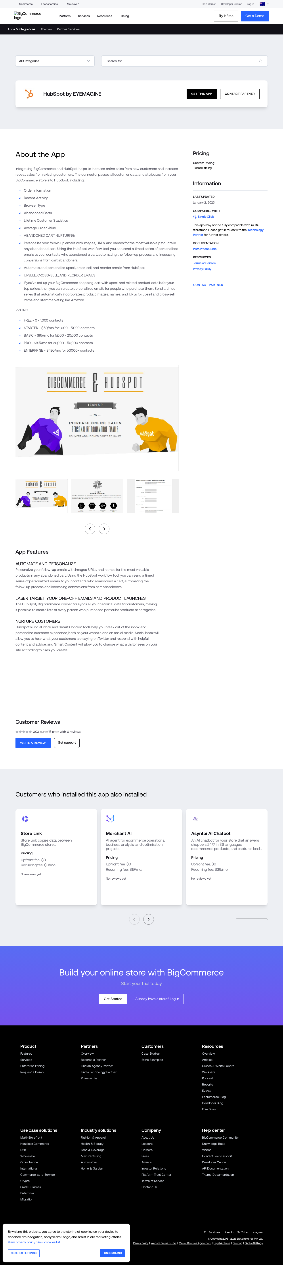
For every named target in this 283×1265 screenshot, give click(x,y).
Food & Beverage (92, 1150)
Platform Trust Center (156, 1174)
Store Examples (152, 1059)
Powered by (89, 1078)
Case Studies (151, 1053)
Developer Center (231, 4)
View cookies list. (48, 1242)
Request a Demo (32, 1072)
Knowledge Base (213, 1143)
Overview (87, 1053)
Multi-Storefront (31, 1137)
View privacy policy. (22, 1242)
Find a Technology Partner (99, 1072)
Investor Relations (154, 1168)
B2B (23, 1150)
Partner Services (68, 29)
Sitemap (237, 1243)
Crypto (25, 1181)
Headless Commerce (34, 1143)
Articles (207, 1059)
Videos (206, 1150)
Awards (147, 1162)
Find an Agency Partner (97, 1066)
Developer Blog (212, 1103)
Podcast (207, 1078)
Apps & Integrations (21, 29)
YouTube (242, 1232)
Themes (46, 29)
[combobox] (184, 61)
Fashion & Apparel (93, 1137)
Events (206, 1090)
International (29, 1168)
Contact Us (149, 1187)
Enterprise (27, 1193)
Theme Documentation (218, 1174)
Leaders (147, 1143)
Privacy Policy (202, 269)
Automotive (89, 1162)
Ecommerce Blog (214, 1097)
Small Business (30, 1187)
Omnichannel (29, 1162)
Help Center (209, 4)
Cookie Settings (254, 1243)
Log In (250, 4)
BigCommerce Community (220, 1137)
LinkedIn (228, 1232)
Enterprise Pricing (32, 1066)
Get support (67, 742)
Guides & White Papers (218, 1066)
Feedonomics (49, 4)
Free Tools (209, 1109)
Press (145, 1156)
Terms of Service (204, 263)
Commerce (26, 4)
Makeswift (73, 4)
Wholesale (27, 1156)
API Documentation (215, 1168)
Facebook (214, 1232)
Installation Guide (205, 249)
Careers (147, 1150)
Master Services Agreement (195, 1243)
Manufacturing (91, 1156)
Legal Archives (222, 1243)
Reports (207, 1084)
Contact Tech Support (217, 1156)
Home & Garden (92, 1168)
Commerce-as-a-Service (37, 1174)
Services (26, 1059)
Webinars (208, 1072)
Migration (26, 1199)
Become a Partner (93, 1059)
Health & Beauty (92, 1143)
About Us (148, 1137)
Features (26, 1053)
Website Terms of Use (163, 1243)
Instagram (257, 1232)
